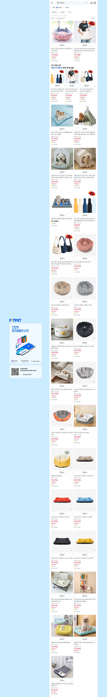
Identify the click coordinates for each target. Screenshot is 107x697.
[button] (15, 320)
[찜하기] (71, 41)
